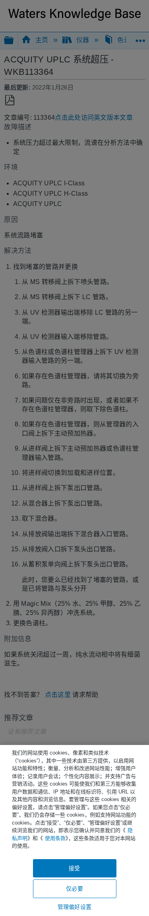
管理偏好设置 (74, 907)
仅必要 (74, 888)
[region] (74, 830)
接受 (74, 868)
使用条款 (55, 838)
